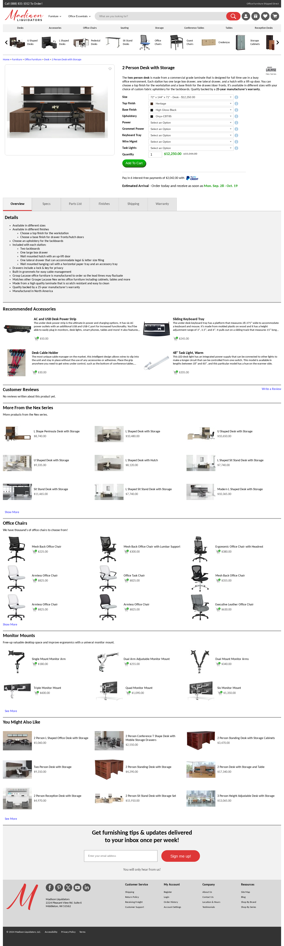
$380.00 (226, 551)
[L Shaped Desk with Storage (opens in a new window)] (109, 441)
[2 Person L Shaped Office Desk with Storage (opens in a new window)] (17, 749)
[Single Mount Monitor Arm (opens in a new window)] (16, 674)
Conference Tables (194, 28)
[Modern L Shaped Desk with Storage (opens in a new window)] (200, 499)
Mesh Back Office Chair (46, 546)
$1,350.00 (229, 693)
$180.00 (43, 664)
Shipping (133, 204)
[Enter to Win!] (255, 19)
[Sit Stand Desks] (113, 49)
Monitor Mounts (19, 636)
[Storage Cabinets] (240, 49)
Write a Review (271, 389)
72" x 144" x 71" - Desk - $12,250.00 (173, 97)
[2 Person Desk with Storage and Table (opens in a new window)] (200, 777)
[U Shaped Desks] (17, 49)
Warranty (162, 204)
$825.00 (43, 580)
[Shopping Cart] (275, 16)
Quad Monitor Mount (139, 688)
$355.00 (226, 580)
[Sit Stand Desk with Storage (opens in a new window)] (17, 499)
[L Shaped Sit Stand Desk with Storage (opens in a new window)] (200, 470)
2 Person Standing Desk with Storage (148, 767)
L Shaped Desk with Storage (143, 431)
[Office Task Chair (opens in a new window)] (108, 591)
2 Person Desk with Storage (66, 59)
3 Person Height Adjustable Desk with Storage (246, 796)
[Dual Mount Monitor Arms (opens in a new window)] (200, 674)
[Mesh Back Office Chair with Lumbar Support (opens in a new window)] (108, 562)
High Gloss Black (165, 109)
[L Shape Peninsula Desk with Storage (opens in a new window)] (17, 441)
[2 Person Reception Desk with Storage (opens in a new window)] (17, 808)
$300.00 (135, 551)
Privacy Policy (68, 932)
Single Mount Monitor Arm (49, 659)
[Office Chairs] (145, 49)
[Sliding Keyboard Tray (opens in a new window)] (156, 336)
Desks (20, 28)
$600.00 (45, 693)
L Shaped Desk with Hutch (142, 460)
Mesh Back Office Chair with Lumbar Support (152, 546)
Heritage (160, 103)
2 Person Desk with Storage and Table (240, 767)
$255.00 (135, 664)
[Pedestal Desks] (81, 49)
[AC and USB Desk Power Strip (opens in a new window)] (17, 333)
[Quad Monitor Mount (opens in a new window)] (109, 700)
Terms (82, 932)
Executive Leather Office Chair (234, 604)
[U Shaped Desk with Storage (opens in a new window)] (200, 441)
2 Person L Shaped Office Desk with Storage (61, 738)
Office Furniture (33, 59)
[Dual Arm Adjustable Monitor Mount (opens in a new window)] (108, 674)
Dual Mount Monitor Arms (232, 659)
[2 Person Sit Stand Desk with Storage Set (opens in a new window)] (109, 802)
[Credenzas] (208, 49)
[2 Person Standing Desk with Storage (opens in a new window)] (109, 779)
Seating (125, 28)
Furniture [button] (54, 16)
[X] (68, 887)
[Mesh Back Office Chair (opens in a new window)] (16, 562)
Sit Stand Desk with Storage (51, 489)
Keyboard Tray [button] (131, 135)
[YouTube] (77, 887)
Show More (12, 512)
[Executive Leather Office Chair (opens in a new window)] (199, 620)
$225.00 (43, 551)
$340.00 (226, 664)
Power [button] (126, 122)
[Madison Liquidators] (24, 20)
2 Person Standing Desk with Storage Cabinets (246, 738)
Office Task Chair (134, 575)
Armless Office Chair (45, 575)
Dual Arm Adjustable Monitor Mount (147, 659)
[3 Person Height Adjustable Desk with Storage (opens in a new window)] (200, 805)
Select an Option (161, 122)
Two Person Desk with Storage (52, 767)
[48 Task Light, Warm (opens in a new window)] (156, 371)
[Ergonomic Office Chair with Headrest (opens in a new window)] (200, 562)
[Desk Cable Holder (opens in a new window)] (16, 375)
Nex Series (271, 74)
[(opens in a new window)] (271, 69)
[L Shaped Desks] (49, 49)
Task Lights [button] (129, 148)
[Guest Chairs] (177, 49)
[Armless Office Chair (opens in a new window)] (16, 591)
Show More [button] (10, 624)
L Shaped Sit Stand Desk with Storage (240, 460)
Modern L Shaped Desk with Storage (240, 489)
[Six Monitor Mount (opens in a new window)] (200, 700)
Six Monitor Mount (229, 688)
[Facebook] (50, 887)
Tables (229, 28)
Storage (159, 28)
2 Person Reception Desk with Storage (57, 796)
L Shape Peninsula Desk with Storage (57, 431)
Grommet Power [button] (133, 128)
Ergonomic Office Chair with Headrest (239, 546)
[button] (233, 16)
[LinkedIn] (87, 887)
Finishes (104, 204)
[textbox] (120, 856)
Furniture (17, 59)
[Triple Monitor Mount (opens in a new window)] (17, 698)
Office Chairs (90, 28)
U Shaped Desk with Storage (235, 431)
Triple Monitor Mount (47, 688)
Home (6, 59)
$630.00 (226, 609)
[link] (275, 16)
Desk (46, 59)
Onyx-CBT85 (163, 116)
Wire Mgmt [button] (129, 141)
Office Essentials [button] (79, 16)
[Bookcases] (272, 49)
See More (11, 711)
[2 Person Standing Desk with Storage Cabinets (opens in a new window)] (200, 749)
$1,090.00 (138, 693)
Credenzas (224, 42)
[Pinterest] (59, 887)
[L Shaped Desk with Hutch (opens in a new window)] (109, 470)
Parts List (75, 204)
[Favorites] (265, 19)
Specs (46, 204)
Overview (17, 204)
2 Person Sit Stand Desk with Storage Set (151, 796)
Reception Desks (264, 28)
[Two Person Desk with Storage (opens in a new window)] (17, 777)
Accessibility (51, 932)
